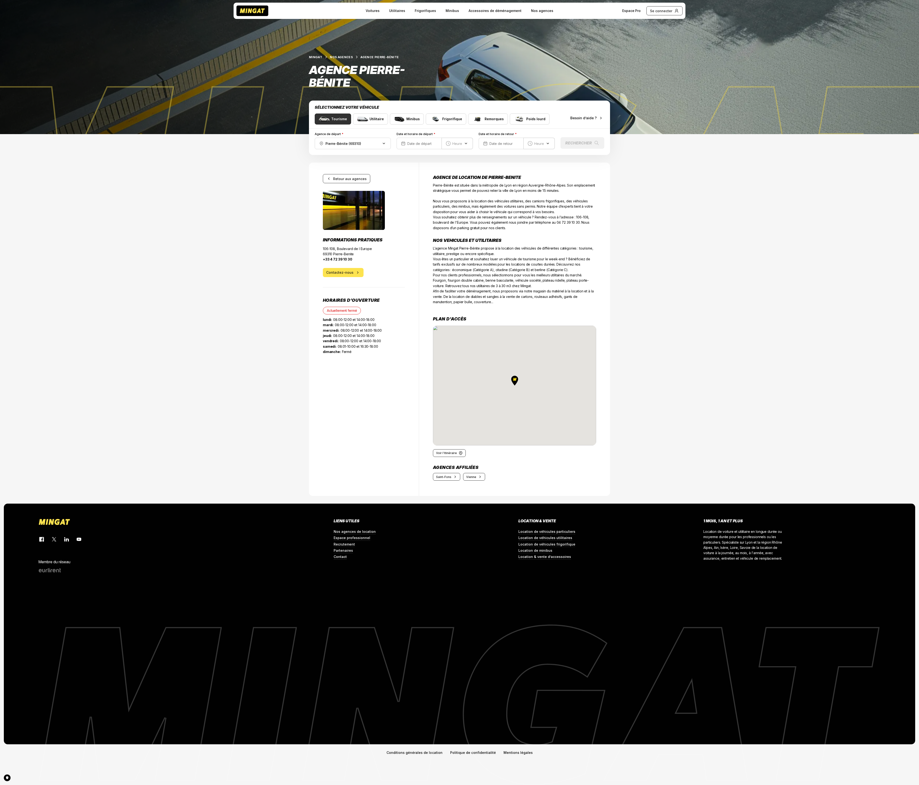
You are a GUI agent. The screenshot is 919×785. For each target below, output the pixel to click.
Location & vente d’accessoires (544, 557)
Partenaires (343, 550)
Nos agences (542, 11)
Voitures (373, 11)
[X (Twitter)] (54, 539)
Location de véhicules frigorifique (546, 544)
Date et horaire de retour (496, 134)
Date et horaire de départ (415, 134)
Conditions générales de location (415, 753)
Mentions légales (518, 753)
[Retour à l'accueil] (252, 11)
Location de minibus (535, 550)
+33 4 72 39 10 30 (337, 259)
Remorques (494, 119)
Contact (340, 557)
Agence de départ (328, 134)
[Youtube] (79, 539)
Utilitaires (397, 11)
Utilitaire (377, 119)
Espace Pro (631, 11)
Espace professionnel (352, 538)
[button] (514, 381)
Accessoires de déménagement (495, 11)
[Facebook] (41, 539)
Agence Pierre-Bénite (379, 57)
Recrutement (344, 544)
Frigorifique (452, 119)
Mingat (315, 57)
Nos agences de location (355, 531)
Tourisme (339, 119)
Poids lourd (535, 119)
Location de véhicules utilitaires (545, 538)
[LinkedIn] (66, 539)
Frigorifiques (425, 11)
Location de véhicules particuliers (546, 531)
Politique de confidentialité (473, 753)
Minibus (452, 11)
